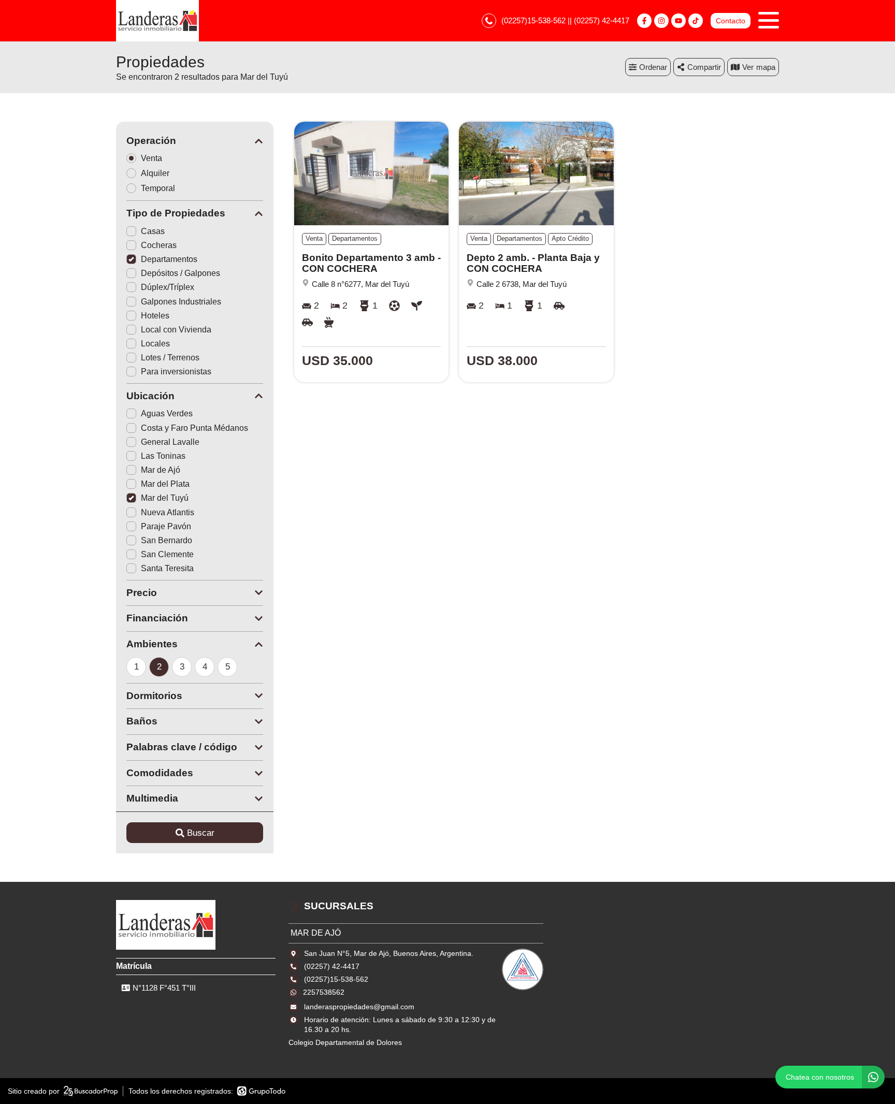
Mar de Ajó (160, 470)
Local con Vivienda (176, 329)
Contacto (730, 21)
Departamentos (169, 259)
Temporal (158, 188)
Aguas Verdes (167, 413)
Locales (155, 343)
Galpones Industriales (181, 301)
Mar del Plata (165, 484)
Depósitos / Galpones (180, 273)
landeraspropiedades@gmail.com (359, 1007)
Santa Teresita (167, 568)
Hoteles (155, 315)
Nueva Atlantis (167, 512)
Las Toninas (163, 456)
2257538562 (323, 992)
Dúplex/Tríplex (167, 287)
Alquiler (155, 173)
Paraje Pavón (166, 526)
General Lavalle (170, 442)
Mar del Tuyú (165, 497)
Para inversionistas (176, 371)
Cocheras (159, 245)
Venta (151, 158)
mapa (765, 67)
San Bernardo (166, 540)
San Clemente (167, 554)
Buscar (200, 833)
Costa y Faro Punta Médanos (194, 428)
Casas (153, 231)
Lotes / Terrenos (170, 357)
